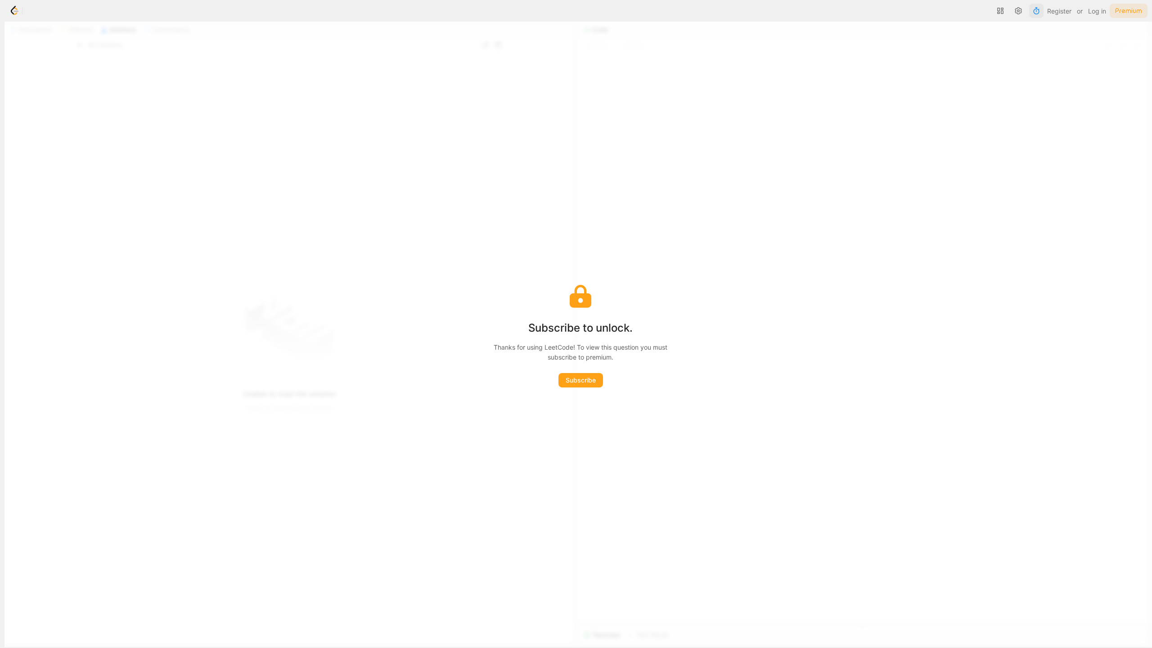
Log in (1097, 11)
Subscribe (581, 380)
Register (1059, 11)
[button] (1000, 11)
